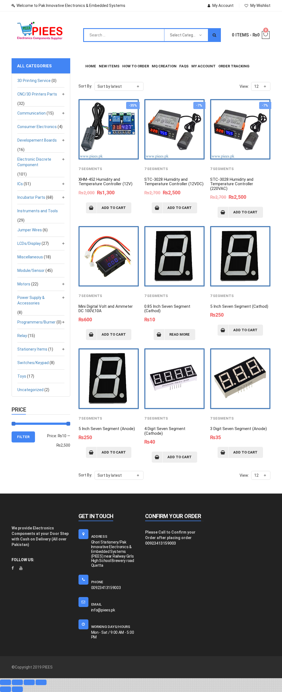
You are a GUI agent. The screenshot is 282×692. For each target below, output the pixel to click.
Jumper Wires (29, 230)
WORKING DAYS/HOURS (110, 627)
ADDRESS (99, 536)
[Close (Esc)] (5, 682)
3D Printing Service (34, 80)
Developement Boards (37, 140)
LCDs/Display (29, 243)
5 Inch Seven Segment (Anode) (106, 428)
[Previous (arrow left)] (5, 689)
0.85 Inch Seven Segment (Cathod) (167, 309)
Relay (22, 335)
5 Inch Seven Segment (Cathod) (239, 306)
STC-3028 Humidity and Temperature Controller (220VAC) (231, 184)
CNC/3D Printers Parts (37, 94)
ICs (20, 184)
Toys (21, 376)
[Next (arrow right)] (17, 689)
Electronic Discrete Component (34, 162)
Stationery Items (32, 349)
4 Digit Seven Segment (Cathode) (164, 431)
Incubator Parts (31, 197)
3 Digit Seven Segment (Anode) (238, 428)
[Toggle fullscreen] (29, 682)
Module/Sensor (31, 270)
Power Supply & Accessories (31, 300)
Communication (31, 113)
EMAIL (96, 604)
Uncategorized (30, 390)
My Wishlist (260, 5)
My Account (223, 5)
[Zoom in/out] (41, 682)
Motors (23, 284)
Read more (179, 334)
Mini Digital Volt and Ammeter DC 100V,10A (105, 309)
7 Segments (90, 169)
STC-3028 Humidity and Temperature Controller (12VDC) (174, 182)
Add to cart (114, 208)
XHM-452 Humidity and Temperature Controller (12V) (105, 182)
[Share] (17, 682)
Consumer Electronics (37, 126)
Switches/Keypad (33, 362)
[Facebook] (13, 568)
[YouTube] (21, 568)
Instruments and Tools (37, 211)
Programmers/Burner (36, 322)
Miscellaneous (30, 257)
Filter (23, 437)
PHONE (97, 582)
